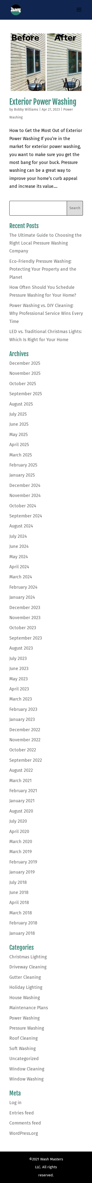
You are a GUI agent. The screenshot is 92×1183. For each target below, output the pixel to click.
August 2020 (21, 811)
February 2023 (23, 709)
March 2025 (20, 455)
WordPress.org (23, 1133)
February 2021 (23, 790)
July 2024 (18, 536)
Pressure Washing (26, 1028)
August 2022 (21, 770)
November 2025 (24, 373)
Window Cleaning (26, 1069)
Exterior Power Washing (42, 101)
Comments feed (25, 1123)
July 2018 (18, 882)
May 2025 (18, 434)
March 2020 (20, 841)
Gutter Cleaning (25, 977)
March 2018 (20, 913)
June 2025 (18, 424)
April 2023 (19, 689)
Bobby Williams (26, 109)
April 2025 (19, 444)
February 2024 (23, 587)
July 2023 (18, 658)
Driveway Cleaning (27, 967)
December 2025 (24, 363)
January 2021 (22, 800)
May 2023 (18, 679)
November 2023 (24, 617)
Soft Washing (22, 1048)
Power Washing (24, 1018)
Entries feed (21, 1113)
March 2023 (20, 699)
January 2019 (22, 872)
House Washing (24, 997)
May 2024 (18, 556)
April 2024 (19, 567)
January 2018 (22, 933)
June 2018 (18, 892)
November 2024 (25, 495)
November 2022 (24, 740)
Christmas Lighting (28, 957)
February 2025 (23, 465)
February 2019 (23, 862)
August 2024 (21, 526)
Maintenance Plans (28, 1007)
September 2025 (25, 393)
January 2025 (22, 475)
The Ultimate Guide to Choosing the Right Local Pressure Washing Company (45, 243)
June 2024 (19, 546)
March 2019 (20, 851)
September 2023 (25, 638)
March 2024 (20, 577)
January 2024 (22, 597)
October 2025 (22, 383)
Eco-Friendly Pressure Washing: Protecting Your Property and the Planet (42, 269)
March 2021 (20, 780)
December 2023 (24, 607)
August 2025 (21, 404)
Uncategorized (24, 1058)
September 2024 (25, 516)
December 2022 (24, 729)
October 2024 (22, 506)
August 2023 (21, 648)
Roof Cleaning (23, 1038)
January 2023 (22, 719)
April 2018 (19, 902)
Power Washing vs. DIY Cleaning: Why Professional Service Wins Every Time (46, 313)
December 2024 (24, 485)
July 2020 (18, 821)
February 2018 (23, 923)
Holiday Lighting (25, 987)
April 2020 (19, 831)
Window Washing (26, 1079)
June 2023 (18, 668)
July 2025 (18, 414)
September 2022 (25, 760)
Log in (15, 1102)
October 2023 (22, 627)
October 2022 (22, 750)
